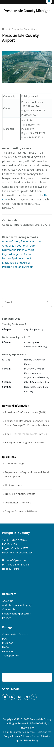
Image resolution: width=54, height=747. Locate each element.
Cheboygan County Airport (18, 245)
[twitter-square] (19, 697)
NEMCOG (7, 651)
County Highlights (16, 463)
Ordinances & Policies (18, 502)
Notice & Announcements (20, 493)
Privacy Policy (27, 727)
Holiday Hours (13, 485)
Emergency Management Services (25, 442)
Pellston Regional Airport (17, 266)
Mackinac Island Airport (17, 262)
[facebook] (12, 697)
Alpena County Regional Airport (21, 241)
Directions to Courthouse (17, 552)
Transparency (10, 655)
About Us (7, 600)
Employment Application (16, 613)
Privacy (6, 617)
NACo (5, 647)
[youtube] (5, 697)
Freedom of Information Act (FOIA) (25, 412)
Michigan (7, 642)
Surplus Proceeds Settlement (22, 511)
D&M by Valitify (38, 723)
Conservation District (15, 634)
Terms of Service (41, 736)
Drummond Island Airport (18, 250)
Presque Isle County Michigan (27, 10)
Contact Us (8, 609)
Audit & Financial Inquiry (17, 605)
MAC (4, 638)
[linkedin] (27, 697)
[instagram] (34, 697)
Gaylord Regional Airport (17, 254)
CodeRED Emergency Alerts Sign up (26, 434)
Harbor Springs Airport (16, 258)
